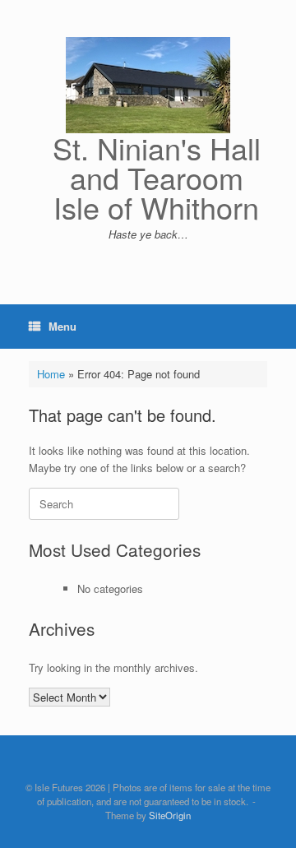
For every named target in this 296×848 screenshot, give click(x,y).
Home (51, 374)
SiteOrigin (170, 815)
